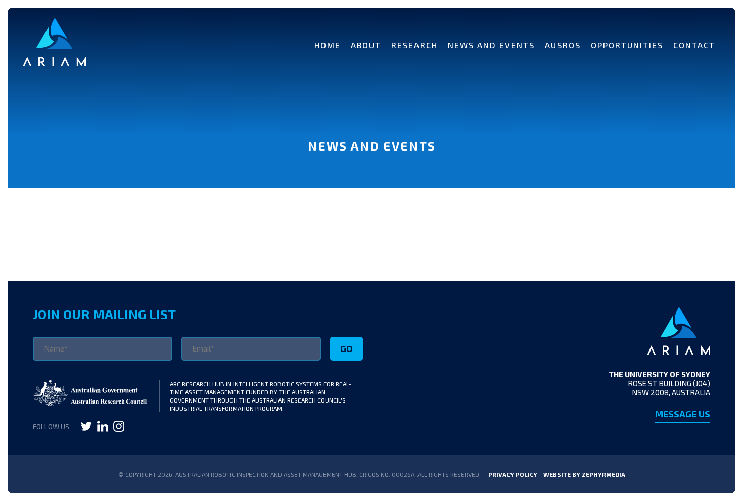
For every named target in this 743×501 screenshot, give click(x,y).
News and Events (491, 45)
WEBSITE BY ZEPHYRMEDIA (584, 474)
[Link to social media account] (86, 428)
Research (414, 45)
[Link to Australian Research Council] (90, 402)
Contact (694, 45)
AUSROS (563, 45)
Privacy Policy (512, 474)
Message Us (682, 413)
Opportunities (627, 45)
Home (327, 45)
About (366, 45)
